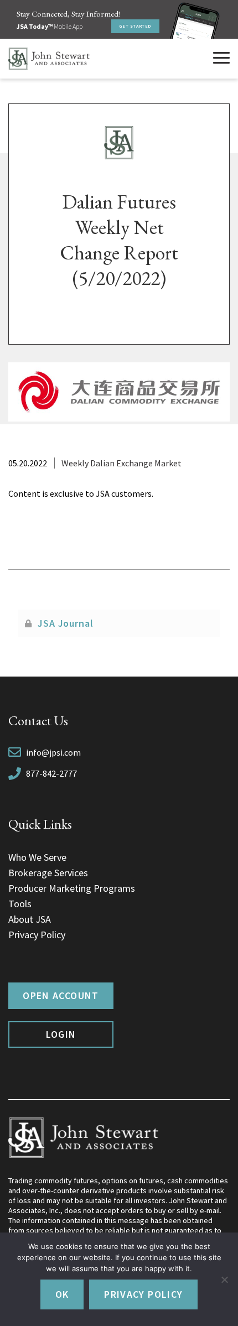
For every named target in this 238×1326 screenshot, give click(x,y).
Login (61, 1034)
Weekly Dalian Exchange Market (121, 463)
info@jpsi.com (53, 752)
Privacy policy (143, 1294)
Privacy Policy (36, 934)
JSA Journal (66, 623)
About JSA (29, 919)
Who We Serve (37, 857)
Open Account (61, 995)
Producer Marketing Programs (71, 888)
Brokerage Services (48, 872)
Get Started (135, 26)
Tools (20, 903)
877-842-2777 (51, 773)
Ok (62, 1294)
